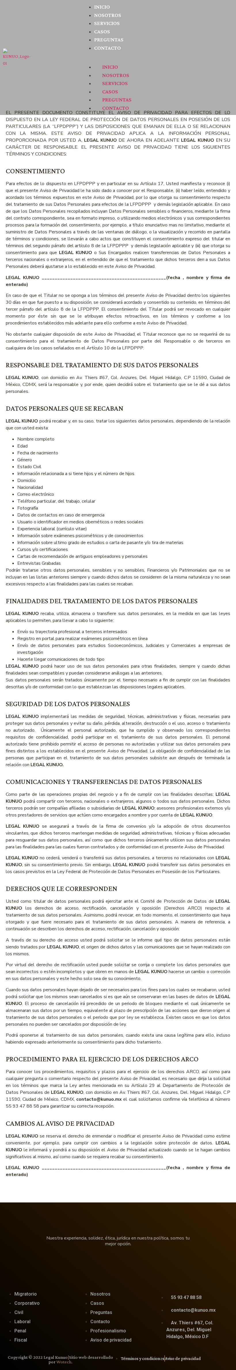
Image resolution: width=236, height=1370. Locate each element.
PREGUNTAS (108, 39)
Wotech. (64, 1361)
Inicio (102, 7)
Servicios (107, 23)
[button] (158, 55)
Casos (102, 31)
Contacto (107, 48)
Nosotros (107, 15)
